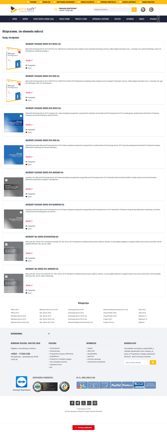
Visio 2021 (142, 310)
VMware (141, 322)
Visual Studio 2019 (110, 316)
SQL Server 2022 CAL (47, 319)
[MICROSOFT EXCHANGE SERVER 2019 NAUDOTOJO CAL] (13, 219)
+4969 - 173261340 (20, 354)
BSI (51, 367)
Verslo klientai (55, 348)
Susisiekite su (54, 356)
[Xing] (78, 403)
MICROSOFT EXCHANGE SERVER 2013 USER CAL (43, 76)
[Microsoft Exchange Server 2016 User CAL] (13, 155)
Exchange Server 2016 (76, 313)
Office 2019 (15, 313)
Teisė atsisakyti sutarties (58, 362)
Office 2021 (15, 310)
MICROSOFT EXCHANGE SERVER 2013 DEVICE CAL (43, 44)
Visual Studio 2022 (110, 313)
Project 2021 (107, 319)
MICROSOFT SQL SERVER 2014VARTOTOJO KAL (42, 237)
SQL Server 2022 (45, 313)
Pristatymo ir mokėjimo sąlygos (60, 359)
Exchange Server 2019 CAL (77, 316)
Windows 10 (142, 319)
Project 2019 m (108, 322)
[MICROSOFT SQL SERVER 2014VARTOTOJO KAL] (13, 251)
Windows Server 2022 (18, 316)
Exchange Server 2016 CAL (77, 319)
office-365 (91, 351)
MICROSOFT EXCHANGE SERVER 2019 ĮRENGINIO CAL (45, 172)
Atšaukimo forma (56, 364)
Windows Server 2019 (18, 319)
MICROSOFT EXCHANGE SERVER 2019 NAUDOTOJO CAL (45, 204)
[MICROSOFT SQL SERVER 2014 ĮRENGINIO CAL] (13, 283)
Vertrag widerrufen (85, 428)
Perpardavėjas (55, 351)
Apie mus (90, 356)
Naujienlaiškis (92, 354)
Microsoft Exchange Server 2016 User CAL (43, 140)
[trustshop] (64, 386)
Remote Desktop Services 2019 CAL (115, 310)
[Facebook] (72, 403)
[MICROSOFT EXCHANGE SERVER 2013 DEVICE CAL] (13, 58)
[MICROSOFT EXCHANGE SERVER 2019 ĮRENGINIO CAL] (13, 187)
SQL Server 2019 (45, 316)
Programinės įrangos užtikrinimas (61, 354)
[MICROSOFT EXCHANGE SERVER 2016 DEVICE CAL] (13, 122)
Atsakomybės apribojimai (96, 362)
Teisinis (90, 348)
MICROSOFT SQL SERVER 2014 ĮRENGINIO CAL (42, 269)
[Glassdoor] (83, 403)
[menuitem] (107, 2)
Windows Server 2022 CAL (20, 322)
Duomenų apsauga (94, 359)
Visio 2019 (142, 313)
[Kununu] (89, 403)
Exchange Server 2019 (76, 310)
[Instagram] (95, 403)
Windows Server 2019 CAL (49, 310)
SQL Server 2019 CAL (47, 322)
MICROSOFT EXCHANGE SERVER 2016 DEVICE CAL (43, 108)
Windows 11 (142, 316)
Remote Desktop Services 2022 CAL (80, 322)
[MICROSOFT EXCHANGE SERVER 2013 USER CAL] (13, 90)
